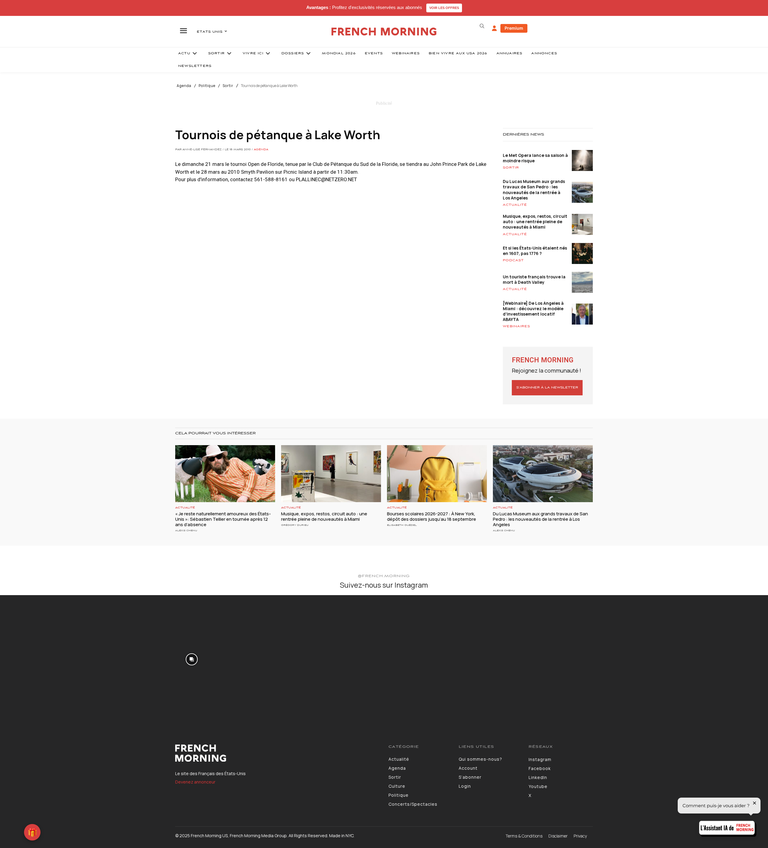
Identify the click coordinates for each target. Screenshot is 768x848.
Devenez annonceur (195, 782)
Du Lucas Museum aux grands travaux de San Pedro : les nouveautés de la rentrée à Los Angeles (534, 189)
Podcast (513, 260)
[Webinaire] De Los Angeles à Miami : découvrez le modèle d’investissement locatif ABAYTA (533, 311)
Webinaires (516, 326)
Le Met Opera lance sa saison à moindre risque (535, 157)
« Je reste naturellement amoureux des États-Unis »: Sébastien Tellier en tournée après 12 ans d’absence (223, 519)
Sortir (228, 86)
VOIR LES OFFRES (444, 8)
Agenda (184, 86)
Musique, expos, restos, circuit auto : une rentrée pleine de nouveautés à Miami (535, 221)
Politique (207, 86)
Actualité (515, 205)
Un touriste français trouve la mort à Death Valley (534, 279)
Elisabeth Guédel (402, 525)
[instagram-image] (63, 658)
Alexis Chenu (186, 530)
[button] (482, 26)
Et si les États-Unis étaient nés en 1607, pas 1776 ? (535, 250)
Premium (514, 28)
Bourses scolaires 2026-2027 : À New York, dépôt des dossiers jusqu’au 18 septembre (431, 516)
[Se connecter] (494, 28)
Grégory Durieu (294, 525)
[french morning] (384, 32)
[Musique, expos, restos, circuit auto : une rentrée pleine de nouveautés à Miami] (331, 473)
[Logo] (277, 753)
